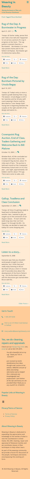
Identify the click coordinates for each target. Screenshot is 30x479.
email (4, 349)
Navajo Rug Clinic (18, 347)
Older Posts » (23, 303)
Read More (5, 68)
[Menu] (28, 2)
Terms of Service (11, 414)
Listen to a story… (11, 251)
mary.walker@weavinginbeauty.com (17, 331)
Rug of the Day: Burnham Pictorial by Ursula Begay (13, 81)
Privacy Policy (10, 416)
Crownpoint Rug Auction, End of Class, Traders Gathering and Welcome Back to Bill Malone (13, 141)
